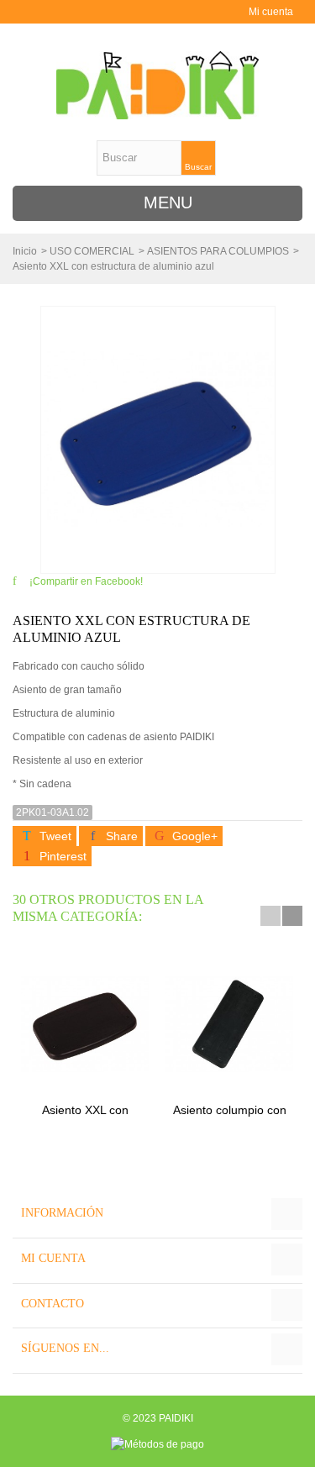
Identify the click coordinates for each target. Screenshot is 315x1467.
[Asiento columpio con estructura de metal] (229, 1023)
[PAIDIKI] (158, 85)
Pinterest (61, 856)
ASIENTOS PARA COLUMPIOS (218, 251)
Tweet (53, 836)
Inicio (25, 251)
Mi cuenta (271, 12)
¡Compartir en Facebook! (86, 581)
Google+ (193, 836)
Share (120, 836)
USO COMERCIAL (92, 251)
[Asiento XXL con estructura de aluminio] (85, 1023)
